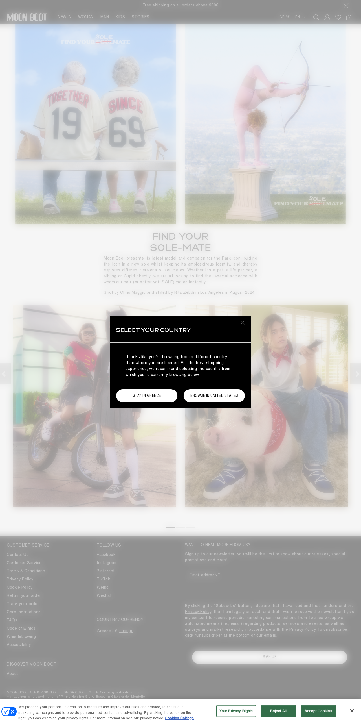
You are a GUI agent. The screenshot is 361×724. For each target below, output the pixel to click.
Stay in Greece (147, 395)
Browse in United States (214, 395)
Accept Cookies (318, 710)
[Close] (352, 711)
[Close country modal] (243, 322)
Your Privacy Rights (236, 710)
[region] (180, 711)
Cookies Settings (179, 718)
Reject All (278, 710)
